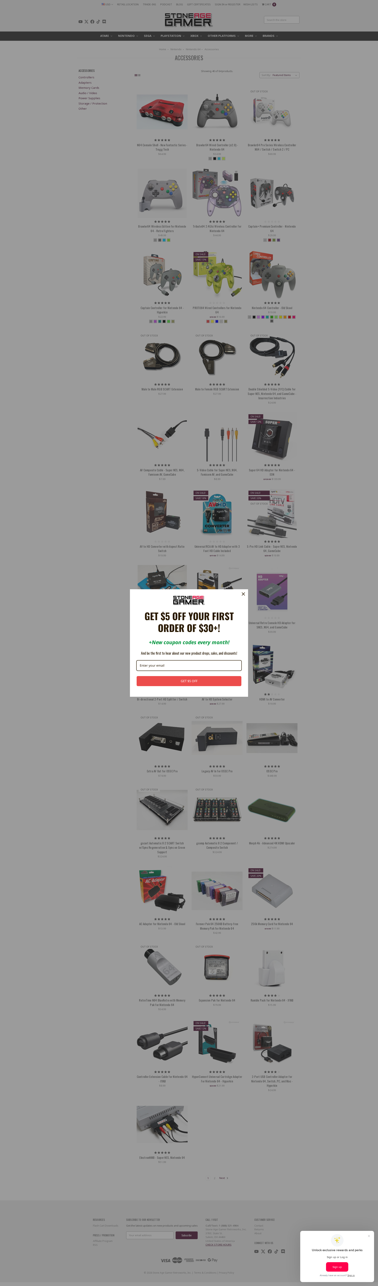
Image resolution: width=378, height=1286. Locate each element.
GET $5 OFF (189, 681)
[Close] (243, 594)
